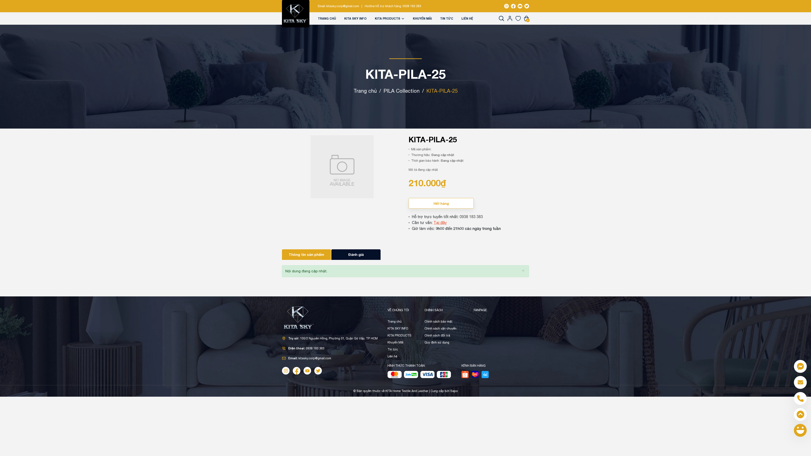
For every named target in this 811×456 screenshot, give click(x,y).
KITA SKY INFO (355, 18)
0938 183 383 (412, 6)
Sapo (454, 391)
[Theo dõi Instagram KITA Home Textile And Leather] (506, 6)
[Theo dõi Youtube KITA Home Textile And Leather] (520, 6)
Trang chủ (327, 18)
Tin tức (446, 18)
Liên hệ (467, 18)
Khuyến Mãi (422, 18)
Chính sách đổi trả (437, 335)
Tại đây (440, 222)
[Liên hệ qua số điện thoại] (800, 398)
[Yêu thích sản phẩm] (518, 18)
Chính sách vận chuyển (440, 328)
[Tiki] (485, 374)
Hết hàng (441, 203)
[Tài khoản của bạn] (510, 18)
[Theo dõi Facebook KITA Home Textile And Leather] (513, 6)
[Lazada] (475, 374)
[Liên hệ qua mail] (800, 382)
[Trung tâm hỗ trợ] (800, 430)
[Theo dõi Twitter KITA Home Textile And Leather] (526, 6)
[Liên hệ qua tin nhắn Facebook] (800, 366)
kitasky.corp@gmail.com (342, 6)
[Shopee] (465, 374)
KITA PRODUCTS (388, 18)
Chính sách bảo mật (438, 321)
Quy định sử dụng (437, 342)
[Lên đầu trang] (800, 414)
